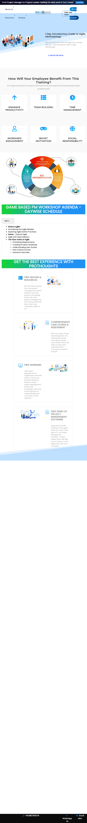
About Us (9, 9)
